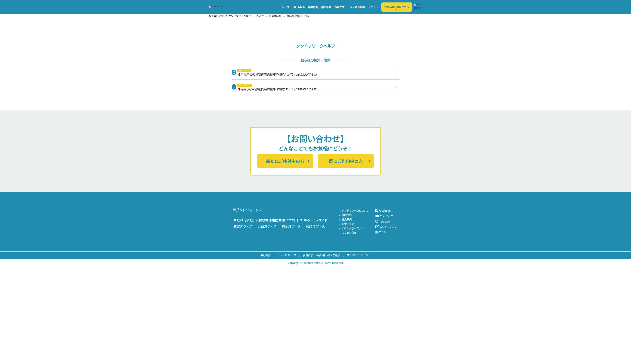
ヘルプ (260, 16)
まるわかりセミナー (353, 228)
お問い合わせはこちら (396, 7)
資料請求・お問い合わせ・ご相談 (321, 255)
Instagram (384, 221)
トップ (285, 7)
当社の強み (298, 7)
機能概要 (313, 7)
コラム (382, 232)
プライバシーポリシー (359, 255)
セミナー (373, 7)
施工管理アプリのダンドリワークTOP (230, 16)
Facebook (385, 210)
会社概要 (265, 255)
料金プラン (340, 7)
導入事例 (326, 7)
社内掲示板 (275, 16)
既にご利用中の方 (346, 161)
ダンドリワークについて (355, 210)
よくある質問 (357, 7)
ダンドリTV (386, 216)
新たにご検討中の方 (285, 161)
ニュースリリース (286, 255)
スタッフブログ (388, 227)
